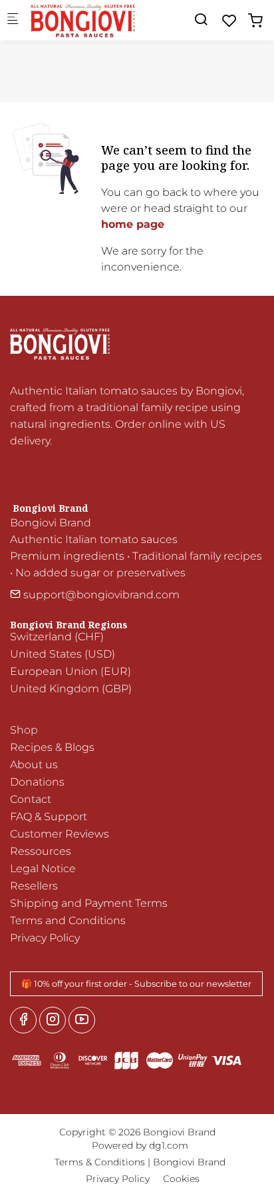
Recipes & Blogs (52, 747)
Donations (37, 782)
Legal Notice (43, 868)
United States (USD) (62, 654)
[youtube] (81, 1020)
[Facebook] (23, 1020)
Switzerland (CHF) (57, 636)
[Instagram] (52, 1020)
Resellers (34, 886)
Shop (24, 730)
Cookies (181, 1179)
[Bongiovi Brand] (84, 19)
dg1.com (168, 1145)
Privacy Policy (45, 937)
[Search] (201, 19)
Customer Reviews (59, 834)
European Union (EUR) (70, 671)
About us (34, 764)
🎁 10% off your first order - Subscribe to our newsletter (136, 984)
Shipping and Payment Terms (89, 903)
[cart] (255, 21)
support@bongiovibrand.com (100, 594)
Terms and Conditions (68, 920)
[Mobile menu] (12, 20)
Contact (30, 799)
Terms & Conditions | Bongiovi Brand (140, 1162)
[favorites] (229, 21)
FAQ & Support (48, 816)
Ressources (40, 851)
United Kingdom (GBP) (71, 688)
